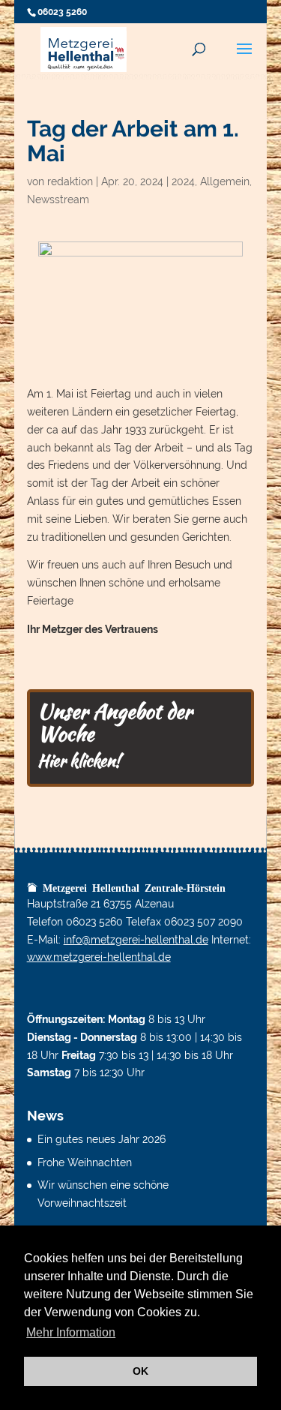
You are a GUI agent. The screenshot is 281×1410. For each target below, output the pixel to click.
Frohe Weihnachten (84, 1162)
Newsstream (58, 200)
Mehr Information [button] (70, 1332)
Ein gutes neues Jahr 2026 (101, 1139)
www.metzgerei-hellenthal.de (99, 957)
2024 (183, 182)
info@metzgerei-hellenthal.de (136, 940)
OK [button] (140, 1371)
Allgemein (225, 182)
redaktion (70, 182)
